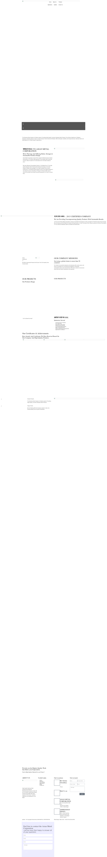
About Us (54, 2)
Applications (50, 4)
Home (50, 2)
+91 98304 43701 (63, 784)
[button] (53, 124)
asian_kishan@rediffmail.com (66, 793)
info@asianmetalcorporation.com (66, 795)
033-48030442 (62, 787)
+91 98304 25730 (63, 785)
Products (60, 2)
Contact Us (61, 4)
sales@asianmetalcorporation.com (67, 796)
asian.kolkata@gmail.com (65, 792)
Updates (55, 4)
